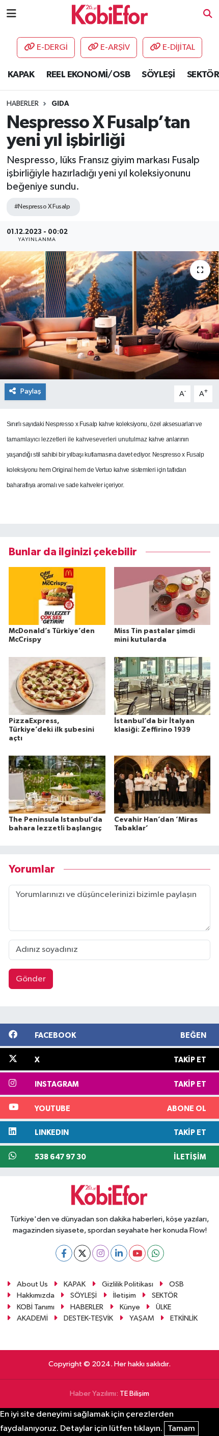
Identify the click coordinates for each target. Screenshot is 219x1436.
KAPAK (21, 74)
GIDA (60, 103)
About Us (32, 1284)
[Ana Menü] (11, 14)
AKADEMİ (32, 1318)
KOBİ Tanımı (35, 1307)
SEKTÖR (203, 74)
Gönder (31, 979)
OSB (176, 1284)
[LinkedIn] (119, 1253)
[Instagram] (100, 1253)
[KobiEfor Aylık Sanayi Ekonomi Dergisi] (110, 14)
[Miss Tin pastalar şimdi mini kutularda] (162, 595)
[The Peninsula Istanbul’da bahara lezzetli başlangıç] (57, 784)
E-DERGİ (52, 47)
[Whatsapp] (155, 1253)
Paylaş (30, 391)
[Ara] (207, 14)
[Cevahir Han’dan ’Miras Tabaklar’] (162, 784)
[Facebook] (64, 1253)
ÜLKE (163, 1307)
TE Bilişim (134, 1393)
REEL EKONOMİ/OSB (88, 74)
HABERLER (86, 1307)
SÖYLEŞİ (158, 74)
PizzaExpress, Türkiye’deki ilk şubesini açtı (51, 729)
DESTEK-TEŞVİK (88, 1318)
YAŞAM (141, 1318)
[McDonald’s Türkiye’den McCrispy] (57, 595)
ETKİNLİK (184, 1318)
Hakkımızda (35, 1295)
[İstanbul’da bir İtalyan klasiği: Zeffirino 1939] (162, 685)
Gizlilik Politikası (127, 1284)
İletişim (124, 1295)
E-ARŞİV (115, 47)
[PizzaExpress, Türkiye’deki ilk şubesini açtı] (57, 685)
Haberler (23, 103)
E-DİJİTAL (178, 47)
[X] (82, 1253)
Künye (130, 1307)
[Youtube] (137, 1253)
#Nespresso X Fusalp (42, 206)
